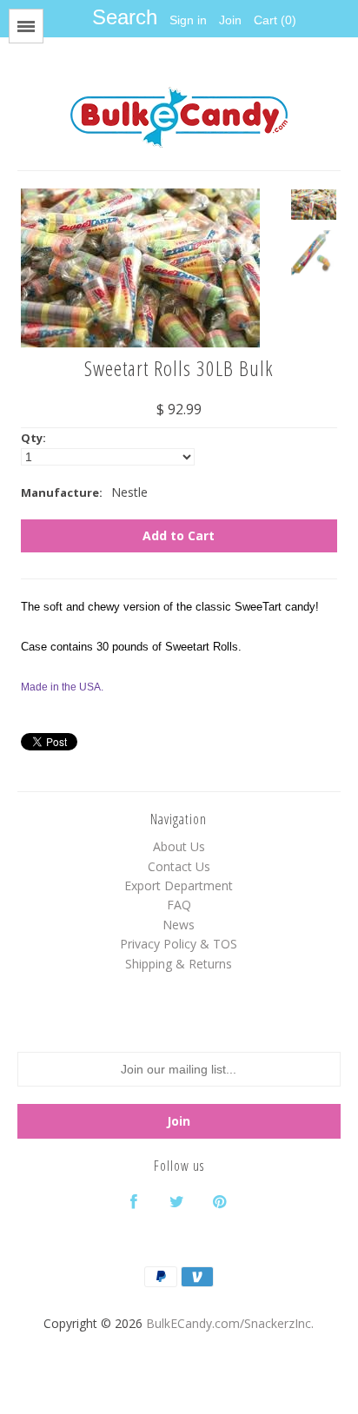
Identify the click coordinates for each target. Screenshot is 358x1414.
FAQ (179, 904)
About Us (179, 846)
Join (230, 20)
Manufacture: (62, 492)
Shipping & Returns (178, 963)
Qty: (33, 438)
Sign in (188, 20)
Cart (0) (275, 20)
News (178, 924)
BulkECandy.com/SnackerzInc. (230, 1323)
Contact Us (179, 866)
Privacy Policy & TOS (178, 943)
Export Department (178, 885)
